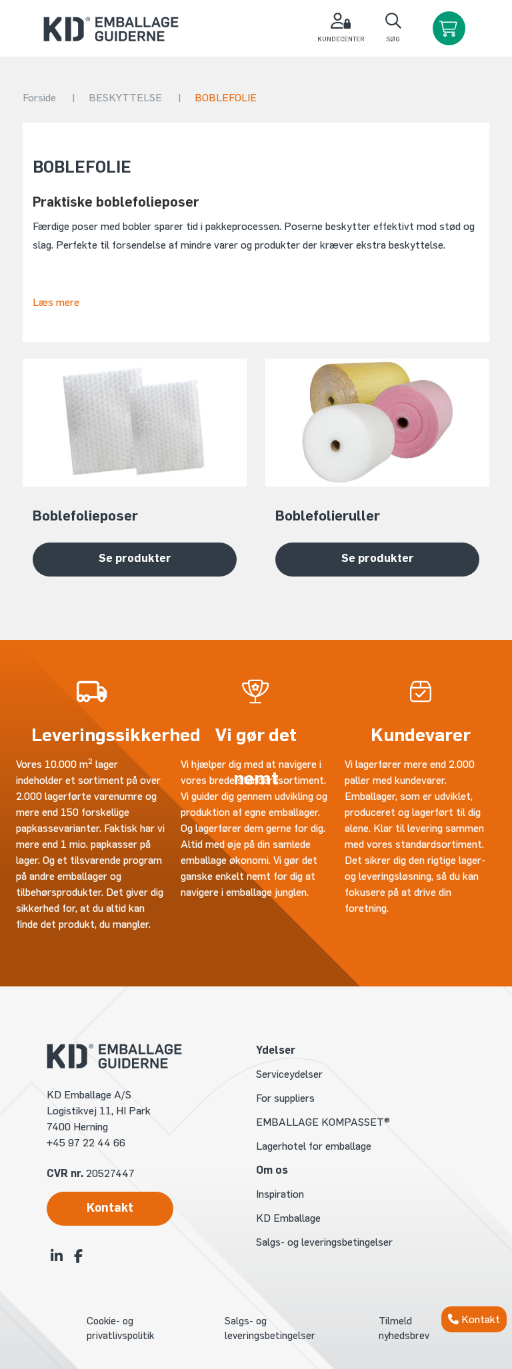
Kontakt (479, 1319)
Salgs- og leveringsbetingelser (324, 1242)
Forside (49, 97)
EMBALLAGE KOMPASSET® (323, 1122)
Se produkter (135, 558)
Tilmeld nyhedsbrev (404, 1328)
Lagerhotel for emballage (313, 1146)
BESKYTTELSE (135, 97)
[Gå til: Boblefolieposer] (135, 423)
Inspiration (280, 1194)
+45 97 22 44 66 (86, 1142)
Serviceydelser (289, 1074)
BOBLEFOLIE (226, 97)
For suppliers (285, 1098)
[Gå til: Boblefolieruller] (377, 423)
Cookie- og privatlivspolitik (120, 1328)
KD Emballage (288, 1218)
